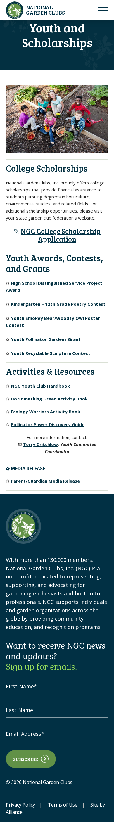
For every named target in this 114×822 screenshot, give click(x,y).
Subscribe (25, 759)
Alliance (14, 812)
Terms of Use (63, 805)
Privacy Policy (20, 805)
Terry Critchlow (40, 444)
